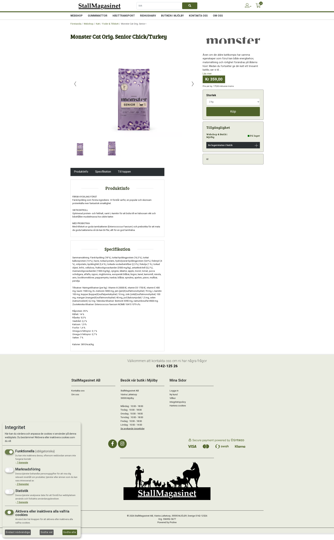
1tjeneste (21, 462)
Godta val (47, 532)
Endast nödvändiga (18, 532)
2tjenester (22, 484)
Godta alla (69, 532)
